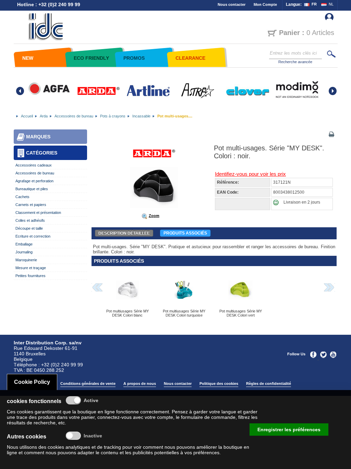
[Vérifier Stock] (277, 204)
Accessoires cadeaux (33, 165)
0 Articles (306, 32)
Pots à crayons (112, 116)
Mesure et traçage (30, 268)
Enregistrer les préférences (288, 429)
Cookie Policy (32, 382)
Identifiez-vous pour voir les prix (250, 174)
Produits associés (185, 233)
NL (331, 4)
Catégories (41, 153)
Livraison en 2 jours (301, 202)
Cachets (22, 197)
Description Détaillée (124, 233)
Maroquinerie (26, 260)
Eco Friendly (91, 58)
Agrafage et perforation (34, 181)
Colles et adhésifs (30, 220)
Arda (44, 116)
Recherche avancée (295, 62)
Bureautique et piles (31, 189)
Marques (38, 136)
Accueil (27, 116)
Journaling (24, 252)
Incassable (141, 116)
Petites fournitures (30, 276)
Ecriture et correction (32, 236)
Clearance (190, 58)
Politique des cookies (218, 383)
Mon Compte (265, 4)
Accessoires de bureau (74, 116)
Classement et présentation (38, 212)
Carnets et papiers (30, 205)
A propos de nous (139, 383)
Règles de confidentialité (268, 383)
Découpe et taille (29, 228)
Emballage (24, 244)
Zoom (154, 216)
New (27, 58)
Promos (134, 58)
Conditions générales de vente (88, 383)
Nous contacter (231, 4)
